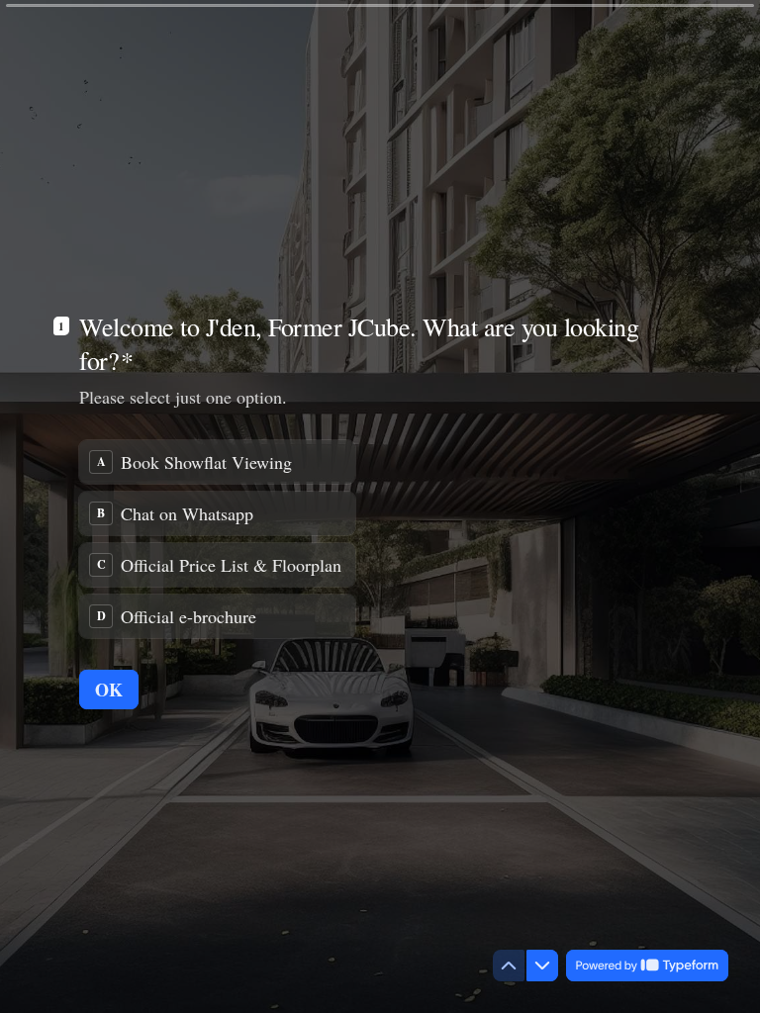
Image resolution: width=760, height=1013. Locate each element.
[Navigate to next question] (542, 965)
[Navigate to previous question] (508, 965)
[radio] (217, 462)
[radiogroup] (217, 539)
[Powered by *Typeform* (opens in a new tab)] (647, 965)
